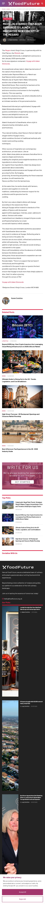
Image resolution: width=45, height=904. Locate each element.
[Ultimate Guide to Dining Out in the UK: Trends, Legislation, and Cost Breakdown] (22, 361)
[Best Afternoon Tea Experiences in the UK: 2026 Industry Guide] (22, 431)
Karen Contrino (13, 40)
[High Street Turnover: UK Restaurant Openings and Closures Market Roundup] (22, 396)
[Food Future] (23, 3)
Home (3, 9)
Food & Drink (7, 18)
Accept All (22, 892)
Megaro (8, 50)
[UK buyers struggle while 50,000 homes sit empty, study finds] (10, 745)
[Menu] (3, 3)
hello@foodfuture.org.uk (13, 599)
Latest (8, 9)
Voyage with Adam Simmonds (13, 282)
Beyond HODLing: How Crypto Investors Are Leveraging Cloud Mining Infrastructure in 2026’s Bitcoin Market (28, 517)
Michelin (17, 53)
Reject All (22, 899)
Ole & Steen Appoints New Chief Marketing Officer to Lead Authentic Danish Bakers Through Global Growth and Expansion (31, 797)
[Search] (42, 3)
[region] (22, 889)
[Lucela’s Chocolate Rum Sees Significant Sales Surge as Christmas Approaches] (10, 651)
